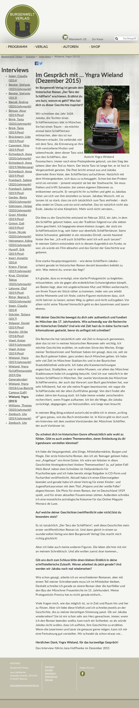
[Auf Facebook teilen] (36, 64)
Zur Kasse (97, 39)
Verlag (41, 47)
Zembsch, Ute (18, 422)
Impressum (50, 673)
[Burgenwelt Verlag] (22, 37)
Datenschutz (51, 676)
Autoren (71, 47)
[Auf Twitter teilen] (41, 64)
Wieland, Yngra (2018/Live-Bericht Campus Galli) (21, 388)
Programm (18, 47)
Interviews (45, 56)
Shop (95, 47)
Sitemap (49, 680)
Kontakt (49, 670)
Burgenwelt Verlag (11, 56)
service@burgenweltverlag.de (24, 685)
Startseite (49, 667)
